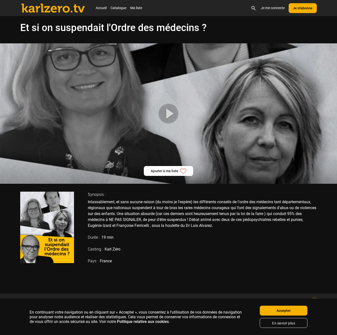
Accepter (284, 311)
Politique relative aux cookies (143, 321)
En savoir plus (283, 323)
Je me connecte (273, 8)
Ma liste (136, 8)
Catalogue (118, 8)
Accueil (101, 8)
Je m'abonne (303, 8)
